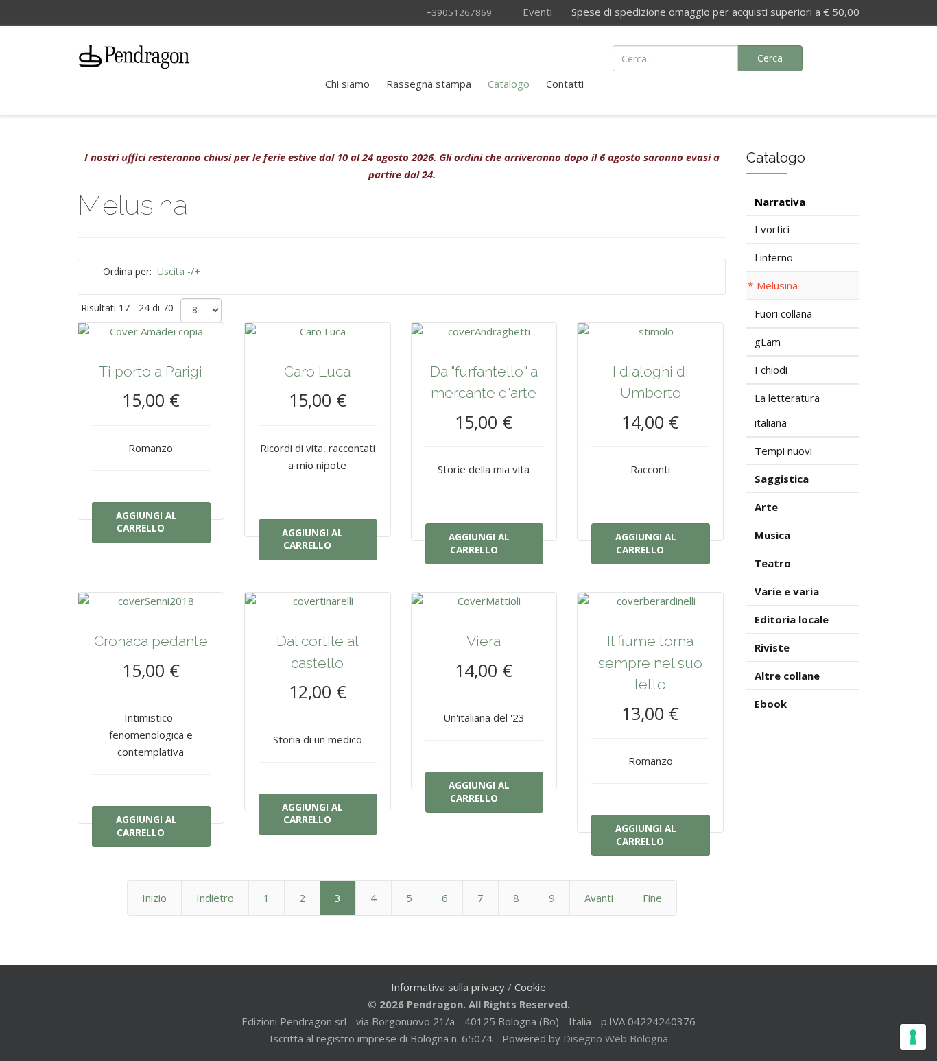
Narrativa (780, 201)
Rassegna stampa (428, 84)
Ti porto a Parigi (150, 371)
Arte (766, 507)
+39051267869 (459, 12)
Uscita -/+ (178, 271)
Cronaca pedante (151, 640)
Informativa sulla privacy (448, 987)
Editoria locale (792, 619)
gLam (768, 341)
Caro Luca (317, 371)
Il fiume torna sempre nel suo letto (650, 662)
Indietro (215, 898)
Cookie (530, 987)
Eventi (536, 12)
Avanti (598, 898)
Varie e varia (787, 591)
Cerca (770, 57)
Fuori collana (783, 313)
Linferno (774, 257)
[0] (841, 57)
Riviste (772, 647)
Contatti (565, 84)
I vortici (772, 229)
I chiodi (771, 370)
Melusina (777, 285)
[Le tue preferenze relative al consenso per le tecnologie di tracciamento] (913, 1037)
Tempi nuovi (783, 450)
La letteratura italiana (787, 410)
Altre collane (787, 675)
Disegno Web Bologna (615, 1038)
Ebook (771, 704)
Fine (652, 898)
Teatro (773, 563)
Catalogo (509, 84)
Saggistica (782, 479)
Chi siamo (347, 84)
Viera (483, 640)
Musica (772, 535)
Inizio (154, 898)
